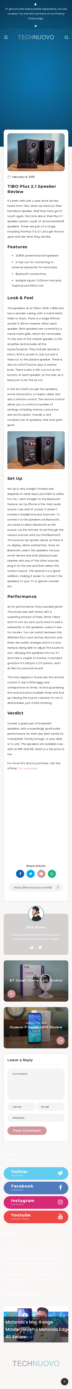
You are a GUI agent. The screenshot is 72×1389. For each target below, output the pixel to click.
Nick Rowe (36, 927)
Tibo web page (27, 768)
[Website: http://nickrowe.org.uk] (31, 947)
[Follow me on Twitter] (40, 947)
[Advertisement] (36, 87)
